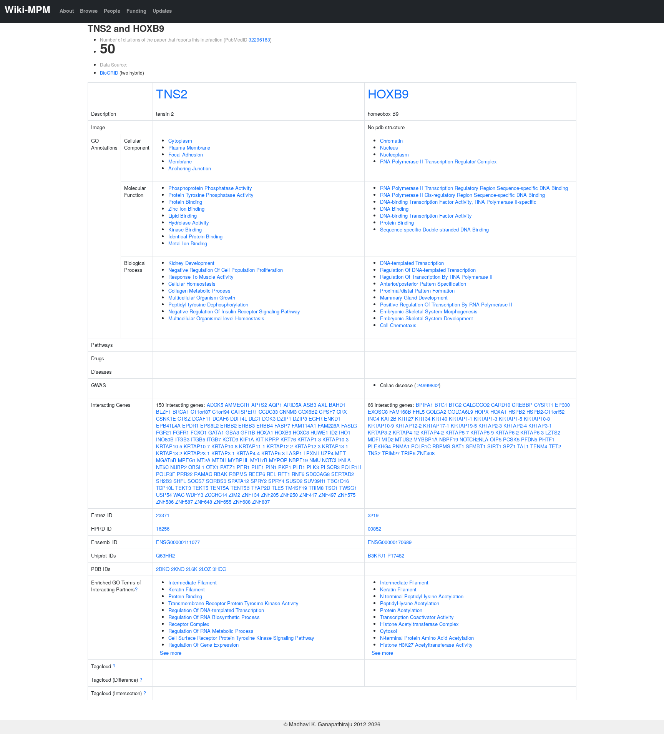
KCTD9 (230, 439)
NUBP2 (178, 467)
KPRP (272, 439)
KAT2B (389, 418)
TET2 (555, 446)
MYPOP (278, 460)
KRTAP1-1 (460, 418)
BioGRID (109, 72)
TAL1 (523, 446)
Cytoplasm (180, 140)
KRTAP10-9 (381, 425)
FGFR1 (181, 432)
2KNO (177, 569)
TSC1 (331, 487)
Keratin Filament (186, 589)
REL (271, 474)
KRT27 (405, 418)
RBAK (220, 474)
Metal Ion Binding (187, 243)
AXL (322, 404)
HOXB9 (388, 93)
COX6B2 (307, 411)
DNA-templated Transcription (412, 262)
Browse (89, 10)
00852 (374, 528)
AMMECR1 (237, 404)
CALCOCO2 (476, 404)
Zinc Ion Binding (186, 208)
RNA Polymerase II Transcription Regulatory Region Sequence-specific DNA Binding (474, 187)
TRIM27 (391, 453)
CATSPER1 (244, 411)
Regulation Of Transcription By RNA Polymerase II (436, 276)
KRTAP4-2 (432, 432)
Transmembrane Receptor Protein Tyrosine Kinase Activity (233, 603)
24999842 (428, 385)
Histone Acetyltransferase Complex (419, 623)
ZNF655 (222, 501)
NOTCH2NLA (336, 460)
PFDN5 (529, 439)
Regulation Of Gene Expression (203, 644)
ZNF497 (327, 494)
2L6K (192, 569)
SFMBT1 (476, 446)
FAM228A (329, 425)
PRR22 (185, 474)
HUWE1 (319, 432)
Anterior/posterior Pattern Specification (423, 283)
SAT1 (458, 446)
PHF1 (257, 467)
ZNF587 (184, 501)
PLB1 (299, 467)
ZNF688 (242, 501)
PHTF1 (546, 439)
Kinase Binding (185, 229)
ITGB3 (182, 439)
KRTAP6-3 (273, 453)
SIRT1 (494, 446)
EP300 (562, 404)
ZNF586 (165, 501)
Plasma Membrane (189, 147)
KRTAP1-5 (510, 418)
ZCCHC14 (216, 494)
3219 (373, 515)
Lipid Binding (182, 215)
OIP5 (495, 439)
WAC (178, 494)
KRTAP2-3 (490, 425)
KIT (260, 439)
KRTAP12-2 (280, 446)
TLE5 (278, 487)
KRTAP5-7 (457, 432)
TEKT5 (200, 487)
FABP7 (282, 425)
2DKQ (162, 569)
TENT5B (240, 487)
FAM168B (400, 411)
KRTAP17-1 (436, 425)
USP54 (164, 494)
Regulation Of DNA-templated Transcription (428, 269)
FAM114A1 (304, 425)
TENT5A (219, 487)
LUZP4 (326, 453)
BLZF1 (163, 411)
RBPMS (238, 474)
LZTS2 (552, 432)
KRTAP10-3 (335, 439)
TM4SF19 (296, 487)
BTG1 (441, 404)
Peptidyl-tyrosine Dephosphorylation (208, 304)
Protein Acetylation (401, 610)
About (67, 10)
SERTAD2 (342, 474)
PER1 (243, 467)
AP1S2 (259, 404)
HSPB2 (516, 411)
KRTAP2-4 (515, 425)
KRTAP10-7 (197, 446)
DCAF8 (220, 418)
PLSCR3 (330, 467)
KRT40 (439, 418)
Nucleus (389, 147)
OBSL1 (196, 467)
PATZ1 (227, 467)
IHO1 (344, 432)
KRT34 (422, 418)
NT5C (162, 467)
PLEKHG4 (379, 446)
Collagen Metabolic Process (199, 290)
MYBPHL (238, 460)
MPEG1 (187, 460)
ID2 (333, 432)
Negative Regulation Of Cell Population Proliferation (225, 269)
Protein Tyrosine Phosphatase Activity (211, 194)
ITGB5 (198, 439)
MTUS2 (403, 439)
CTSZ (184, 418)
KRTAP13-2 (169, 453)
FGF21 (163, 432)
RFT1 (284, 474)
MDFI (374, 439)
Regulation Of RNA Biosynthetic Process (214, 617)
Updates (162, 10)
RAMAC (203, 474)
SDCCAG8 (318, 474)
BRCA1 (181, 411)
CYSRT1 (543, 404)
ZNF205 (270, 494)
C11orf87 (201, 411)
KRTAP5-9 (482, 432)
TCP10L (165, 487)
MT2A (204, 460)
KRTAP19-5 (464, 425)
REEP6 (257, 474)
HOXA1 (265, 432)
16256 (162, 528)
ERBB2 (228, 425)
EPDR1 (190, 425)
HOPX (482, 411)
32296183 (259, 39)
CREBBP (522, 404)
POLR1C (421, 446)
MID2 (387, 439)
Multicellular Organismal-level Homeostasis (216, 318)
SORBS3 (216, 480)
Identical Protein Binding (195, 236)
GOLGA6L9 (460, 411)
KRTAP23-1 (197, 453)
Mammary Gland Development (414, 297)
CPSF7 (327, 411)
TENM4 (538, 446)
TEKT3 (183, 487)
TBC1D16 (338, 480)
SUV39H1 (315, 480)
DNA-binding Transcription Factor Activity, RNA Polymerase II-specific (458, 201)
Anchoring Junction (189, 168)
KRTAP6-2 (507, 432)
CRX (342, 411)
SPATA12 (238, 480)
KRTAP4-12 (406, 432)
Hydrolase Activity (188, 222)
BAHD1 (337, 404)
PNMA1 (401, 446)
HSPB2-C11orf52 (545, 411)
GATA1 (216, 432)
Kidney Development (191, 262)
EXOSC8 (378, 411)
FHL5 (419, 411)
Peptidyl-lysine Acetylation (409, 603)
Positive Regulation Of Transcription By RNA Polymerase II (446, 304)
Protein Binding (185, 201)
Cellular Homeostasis (192, 283)
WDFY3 (194, 494)
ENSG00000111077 (178, 542)
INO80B (165, 439)
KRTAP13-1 (335, 446)
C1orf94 (220, 411)
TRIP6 (408, 453)
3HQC (219, 569)
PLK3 (313, 467)
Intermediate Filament (192, 582)
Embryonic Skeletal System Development (426, 318)
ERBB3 (246, 425)
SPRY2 (259, 480)
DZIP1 (284, 418)
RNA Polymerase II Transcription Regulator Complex (438, 161)
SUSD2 (294, 480)
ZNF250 (289, 494)
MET (340, 453)
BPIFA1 (424, 404)
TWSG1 (348, 487)
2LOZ (205, 569)
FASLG (349, 425)
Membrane (180, 161)
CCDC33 (268, 411)
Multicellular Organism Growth (201, 297)
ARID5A (293, 404)
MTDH (219, 460)
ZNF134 (250, 494)
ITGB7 (214, 439)
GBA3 (232, 432)
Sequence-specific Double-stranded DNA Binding (434, 229)
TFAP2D (260, 487)
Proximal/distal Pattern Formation (417, 290)
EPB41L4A (168, 425)
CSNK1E (166, 418)
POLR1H (351, 467)
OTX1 (212, 467)
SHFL (179, 480)
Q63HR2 (165, 555)
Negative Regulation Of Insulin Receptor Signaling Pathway (234, 311)
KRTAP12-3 (307, 446)
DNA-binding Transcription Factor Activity (426, 215)
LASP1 (294, 453)
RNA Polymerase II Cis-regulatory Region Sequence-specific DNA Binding (462, 194)
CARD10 (500, 404)
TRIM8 (316, 487)
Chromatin (391, 140)
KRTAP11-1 (252, 446)
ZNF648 (203, 501)
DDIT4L (238, 418)
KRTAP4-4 (248, 453)
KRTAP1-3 (309, 439)
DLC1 (255, 418)
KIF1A (247, 439)
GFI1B (248, 432)
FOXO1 (199, 432)
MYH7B (258, 460)
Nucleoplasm (394, 154)
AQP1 (275, 404)
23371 (162, 515)
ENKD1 (332, 418)
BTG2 (455, 404)
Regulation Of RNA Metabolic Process (211, 630)
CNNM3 (288, 411)
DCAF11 (201, 418)
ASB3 (309, 404)
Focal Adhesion (185, 154)
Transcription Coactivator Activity (417, 617)
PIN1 (271, 467)
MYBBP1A (425, 439)
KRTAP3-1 (223, 453)
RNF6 (298, 474)
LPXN (310, 453)
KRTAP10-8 (224, 446)
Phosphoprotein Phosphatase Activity (210, 187)
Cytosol (388, 630)
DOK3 (269, 418)
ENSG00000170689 (390, 542)
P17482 (395, 555)
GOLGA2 (436, 411)
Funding (136, 10)
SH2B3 (164, 480)
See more (170, 652)
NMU (314, 460)
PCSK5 (511, 439)
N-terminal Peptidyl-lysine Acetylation (421, 596)
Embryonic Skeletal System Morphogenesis (429, 311)
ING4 (373, 418)
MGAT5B (166, 460)
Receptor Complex (188, 623)
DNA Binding (394, 208)
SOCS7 (196, 480)
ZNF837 (261, 501)
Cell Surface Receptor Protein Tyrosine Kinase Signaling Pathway (241, 637)
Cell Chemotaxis (398, 325)
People (112, 10)
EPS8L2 (209, 425)
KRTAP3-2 (379, 432)
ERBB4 (264, 425)
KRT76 (288, 439)
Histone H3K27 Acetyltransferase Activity (426, 644)
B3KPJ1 (377, 555)
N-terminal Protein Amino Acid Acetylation (427, 637)
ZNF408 (426, 453)
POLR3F (165, 474)
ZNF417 (308, 494)
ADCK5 (215, 404)
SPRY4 (276, 480)
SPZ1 (509, 446)
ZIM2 (234, 494)
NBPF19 (298, 460)
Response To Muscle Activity (201, 276)
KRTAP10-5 (169, 446)
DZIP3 (300, 418)
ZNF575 (346, 494)
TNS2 (172, 93)
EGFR (315, 418)
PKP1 (284, 467)
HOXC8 (301, 432)
